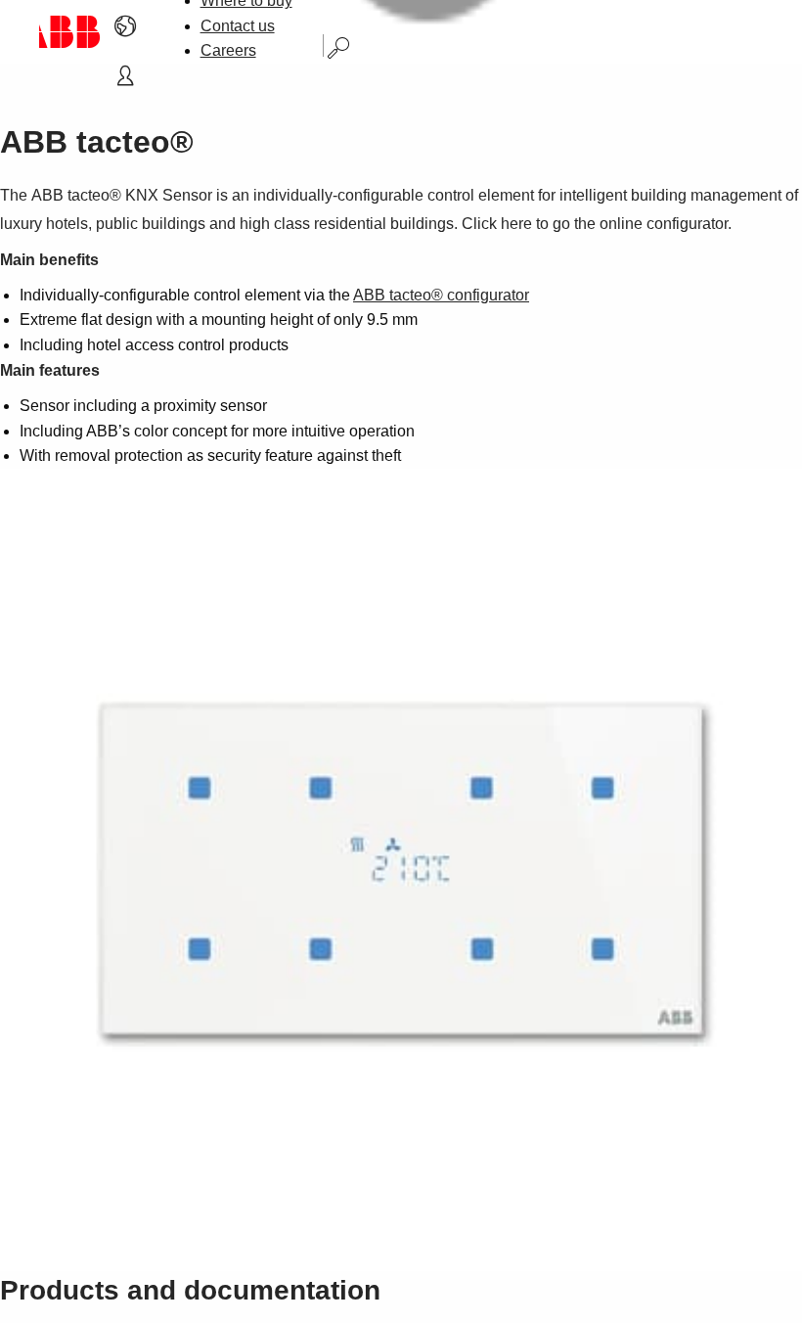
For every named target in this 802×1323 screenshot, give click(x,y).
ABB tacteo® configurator (441, 295)
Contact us (237, 26)
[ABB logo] (70, 32)
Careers (228, 50)
